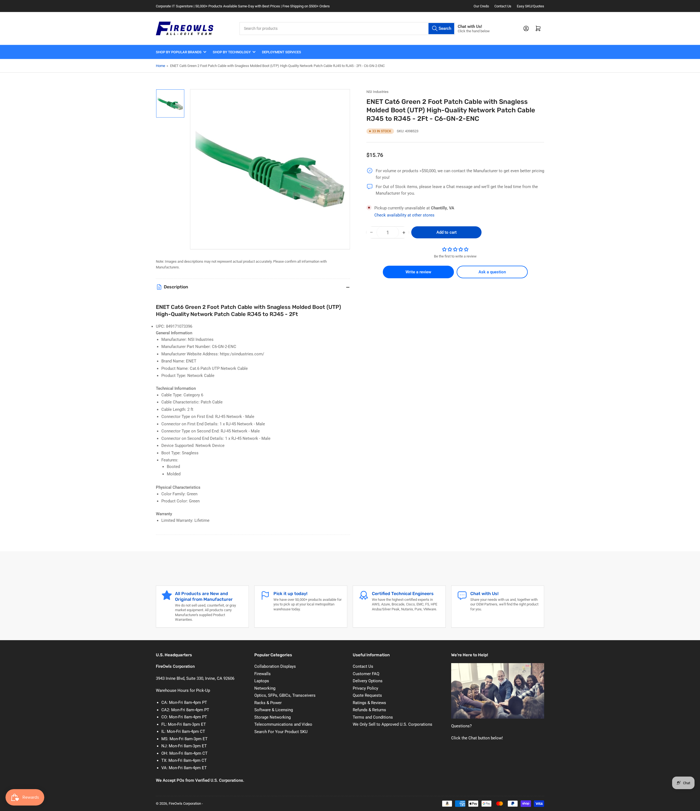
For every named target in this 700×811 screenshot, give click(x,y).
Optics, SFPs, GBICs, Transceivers (285, 695)
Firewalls (262, 673)
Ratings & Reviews (369, 702)
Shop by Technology (232, 52)
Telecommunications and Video (283, 724)
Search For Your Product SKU (281, 731)
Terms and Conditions (373, 717)
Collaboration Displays (275, 666)
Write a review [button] (418, 272)
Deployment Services (281, 52)
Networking (264, 688)
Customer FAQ (366, 673)
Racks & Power (268, 702)
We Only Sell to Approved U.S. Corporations (392, 724)
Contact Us (502, 6)
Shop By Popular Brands (179, 52)
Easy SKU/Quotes (530, 6)
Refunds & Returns (369, 709)
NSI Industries (377, 92)
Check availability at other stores (404, 215)
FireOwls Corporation (185, 803)
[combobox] (347, 28)
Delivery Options (368, 680)
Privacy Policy (365, 688)
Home (160, 66)
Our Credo (481, 6)
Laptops (261, 680)
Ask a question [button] (492, 272)
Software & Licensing (273, 709)
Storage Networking (272, 717)
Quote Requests (367, 695)
